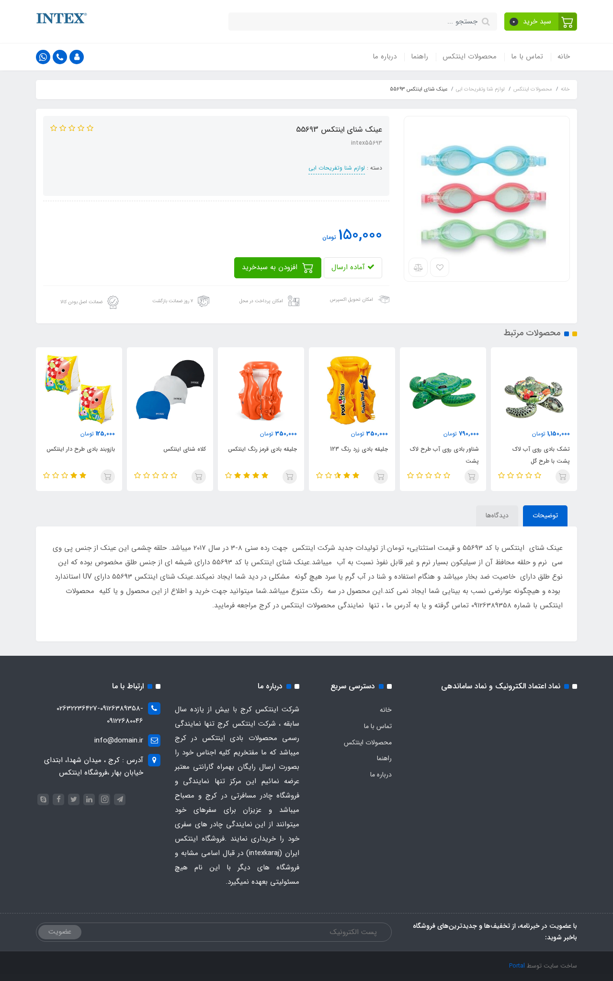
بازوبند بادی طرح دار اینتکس (80, 449)
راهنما (419, 56)
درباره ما (385, 56)
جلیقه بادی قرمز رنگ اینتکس (262, 449)
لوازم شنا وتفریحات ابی (336, 167)
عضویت (59, 931)
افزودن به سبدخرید (271, 267)
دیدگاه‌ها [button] (497, 515)
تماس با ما (527, 56)
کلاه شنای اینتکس (184, 449)
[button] (541, 21)
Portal (517, 966)
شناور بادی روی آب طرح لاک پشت (444, 455)
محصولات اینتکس (470, 56)
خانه (563, 56)
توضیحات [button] (545, 515)
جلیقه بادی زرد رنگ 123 (359, 449)
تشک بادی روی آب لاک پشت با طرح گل (541, 455)
